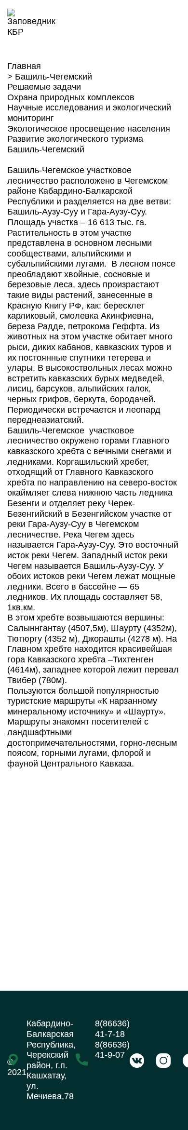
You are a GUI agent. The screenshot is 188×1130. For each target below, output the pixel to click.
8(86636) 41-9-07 (112, 1050)
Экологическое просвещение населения (88, 129)
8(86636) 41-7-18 (112, 1029)
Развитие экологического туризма (75, 139)
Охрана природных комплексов (70, 97)
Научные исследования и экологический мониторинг (89, 113)
